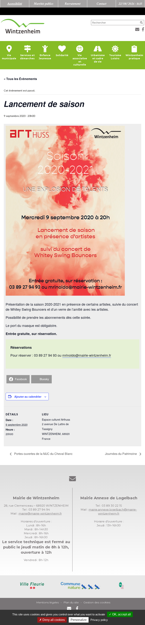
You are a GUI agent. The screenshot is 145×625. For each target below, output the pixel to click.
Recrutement (72, 4)
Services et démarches (27, 57)
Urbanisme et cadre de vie (98, 58)
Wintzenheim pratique (134, 57)
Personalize (79, 619)
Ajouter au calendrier (27, 396)
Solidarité (62, 55)
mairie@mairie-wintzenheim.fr (40, 513)
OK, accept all (121, 614)
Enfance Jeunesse (45, 57)
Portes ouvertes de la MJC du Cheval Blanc (42, 453)
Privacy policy (99, 619)
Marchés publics (43, 4)
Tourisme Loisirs (115, 57)
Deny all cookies (53, 619)
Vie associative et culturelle (79, 60)
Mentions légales (47, 602)
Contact (101, 4)
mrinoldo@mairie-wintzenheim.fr (86, 355)
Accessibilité (14, 4)
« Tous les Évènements (20, 79)
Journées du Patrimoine (121, 453)
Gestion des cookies (96, 602)
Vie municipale (9, 57)
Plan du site (71, 602)
